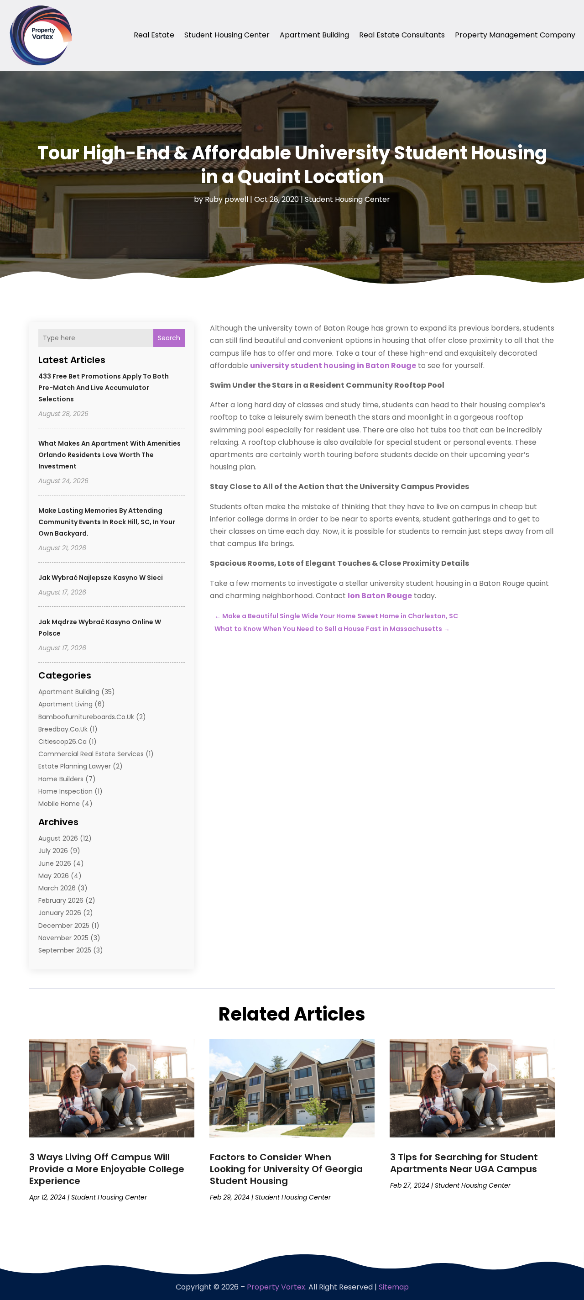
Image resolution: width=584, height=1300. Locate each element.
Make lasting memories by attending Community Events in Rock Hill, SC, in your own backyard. (106, 522)
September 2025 (64, 950)
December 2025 (63, 925)
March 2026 (57, 888)
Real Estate (154, 35)
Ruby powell (226, 199)
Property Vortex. (277, 1287)
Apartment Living (65, 704)
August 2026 (58, 838)
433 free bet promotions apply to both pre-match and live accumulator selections (103, 388)
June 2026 (54, 863)
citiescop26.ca (62, 741)
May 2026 (53, 875)
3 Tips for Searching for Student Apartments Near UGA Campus (464, 1163)
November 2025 (63, 937)
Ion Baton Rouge (380, 595)
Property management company (515, 35)
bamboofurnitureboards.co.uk (86, 716)
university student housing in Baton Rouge (333, 365)
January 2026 (59, 912)
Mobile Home (59, 803)
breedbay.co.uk (63, 729)
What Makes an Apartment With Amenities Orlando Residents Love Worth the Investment (109, 455)
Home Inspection (65, 791)
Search (169, 337)
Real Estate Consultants (402, 35)
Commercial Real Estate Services (91, 753)
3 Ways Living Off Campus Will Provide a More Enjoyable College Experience (106, 1169)
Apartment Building (314, 35)
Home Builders (60, 779)
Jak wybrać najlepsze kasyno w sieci (100, 577)
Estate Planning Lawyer (74, 766)
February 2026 (60, 900)
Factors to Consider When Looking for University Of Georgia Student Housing (286, 1169)
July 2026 (53, 850)
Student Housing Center (227, 35)
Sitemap (394, 1287)
